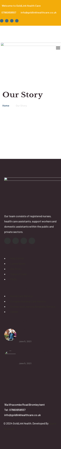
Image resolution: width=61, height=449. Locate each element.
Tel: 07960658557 (14, 409)
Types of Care (18, 274)
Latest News (17, 263)
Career (14, 311)
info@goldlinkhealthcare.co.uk (22, 415)
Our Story (16, 268)
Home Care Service (21, 296)
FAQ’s (13, 279)
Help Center (17, 258)
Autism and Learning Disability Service (32, 306)
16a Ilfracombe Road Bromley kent (24, 404)
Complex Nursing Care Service (28, 301)
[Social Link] (1, 20)
